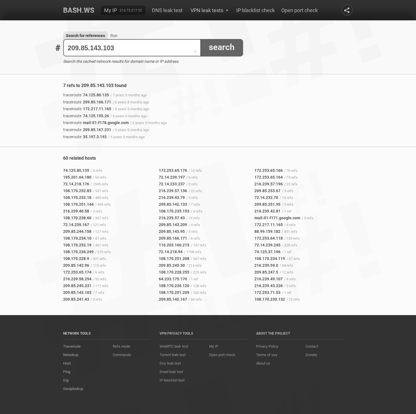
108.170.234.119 (269, 258)
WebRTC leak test (174, 346)
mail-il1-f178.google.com (96, 122)
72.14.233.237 (172, 184)
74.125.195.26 (86, 116)
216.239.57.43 (172, 218)
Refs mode (121, 346)
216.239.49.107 (268, 279)
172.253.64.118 (268, 238)
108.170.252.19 (77, 245)
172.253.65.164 (268, 177)
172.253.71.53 (267, 292)
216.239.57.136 (173, 190)
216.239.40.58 (76, 211)
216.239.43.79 (172, 197)
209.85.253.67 (267, 190)
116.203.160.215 (174, 245)
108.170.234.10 (77, 238)
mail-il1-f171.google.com (277, 218)
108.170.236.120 (174, 285)
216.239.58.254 (77, 279)
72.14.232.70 (266, 197)
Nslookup (70, 355)
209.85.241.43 (76, 299)
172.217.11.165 (87, 109)
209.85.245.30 (172, 265)
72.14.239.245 (267, 245)
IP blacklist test (172, 380)
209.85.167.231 (87, 129)
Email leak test (171, 372)
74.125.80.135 (86, 95)
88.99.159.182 (267, 231)
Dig (65, 380)
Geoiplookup (73, 389)
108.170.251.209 (174, 292)
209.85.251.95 (267, 204)
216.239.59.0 (266, 265)
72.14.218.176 (76, 184)
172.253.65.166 (268, 170)
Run (113, 35)
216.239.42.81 (267, 211)
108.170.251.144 (78, 204)
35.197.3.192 (85, 137)
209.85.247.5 (266, 272)
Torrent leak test (173, 355)
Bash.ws (78, 10)
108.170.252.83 (77, 190)
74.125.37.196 (267, 252)
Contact (312, 346)
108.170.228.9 (76, 258)
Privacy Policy (267, 346)
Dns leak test (170, 363)
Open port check (299, 10)
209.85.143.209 (173, 224)
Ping (66, 372)
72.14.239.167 (76, 224)
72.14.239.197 (172, 177)
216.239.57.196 (268, 184)
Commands (122, 355)
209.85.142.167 (173, 299)
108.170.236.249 (78, 252)
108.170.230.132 (269, 299)
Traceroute (72, 346)
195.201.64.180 (77, 177)
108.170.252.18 (77, 197)
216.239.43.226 (268, 285)
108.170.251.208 (174, 258)
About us (263, 363)
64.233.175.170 (173, 279)
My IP (110, 10)
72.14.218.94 (171, 252)
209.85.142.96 (76, 265)
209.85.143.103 (77, 292)
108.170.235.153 (174, 211)
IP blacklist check (255, 10)
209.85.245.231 (77, 285)
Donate (311, 355)
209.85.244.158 (77, 231)
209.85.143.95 (172, 231)
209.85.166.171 (87, 102)
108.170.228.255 (174, 272)
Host (67, 363)
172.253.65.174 (77, 272)
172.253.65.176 (173, 170)
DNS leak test (167, 10)
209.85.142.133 (173, 204)
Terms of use (266, 355)
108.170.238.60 (77, 218)
